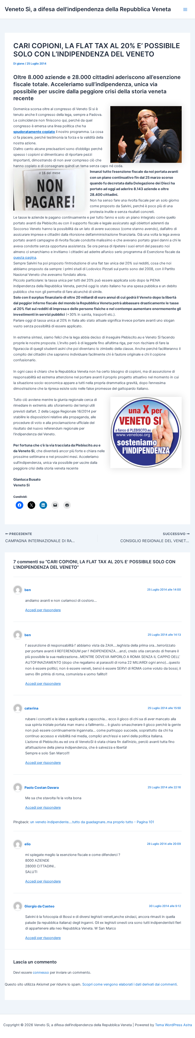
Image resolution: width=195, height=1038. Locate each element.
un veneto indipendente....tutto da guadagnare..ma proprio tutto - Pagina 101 (92, 822)
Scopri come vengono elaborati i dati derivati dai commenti (129, 984)
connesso (41, 972)
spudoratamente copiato (34, 132)
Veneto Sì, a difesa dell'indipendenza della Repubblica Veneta (88, 9)
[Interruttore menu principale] (185, 9)
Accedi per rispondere (43, 610)
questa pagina (24, 257)
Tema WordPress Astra (173, 1025)
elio (27, 844)
